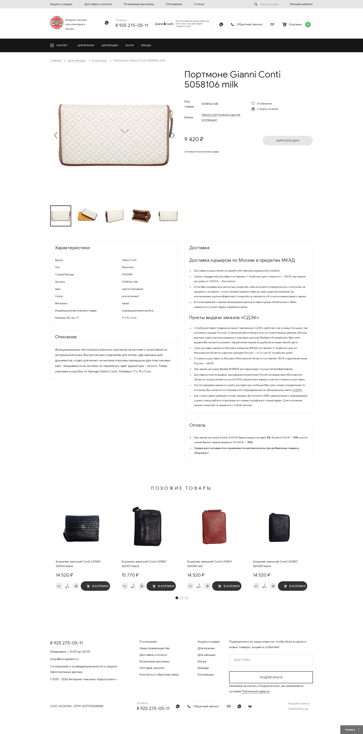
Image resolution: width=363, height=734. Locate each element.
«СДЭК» (297, 390)
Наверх (350, 730)
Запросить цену (287, 140)
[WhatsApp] (106, 22)
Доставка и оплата (98, 4)
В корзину (100, 586)
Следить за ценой (267, 109)
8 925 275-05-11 (132, 25)
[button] (176, 597)
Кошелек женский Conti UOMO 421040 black (275, 564)
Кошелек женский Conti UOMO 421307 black (144, 564)
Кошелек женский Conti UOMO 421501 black (78, 564)
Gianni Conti (209, 115)
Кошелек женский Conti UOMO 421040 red (209, 564)
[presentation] (55, 135)
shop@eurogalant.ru (64, 659)
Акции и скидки (61, 4)
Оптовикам (174, 4)
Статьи (199, 4)
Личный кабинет (301, 4)
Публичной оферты (256, 691)
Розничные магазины (139, 4)
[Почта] (272, 24)
